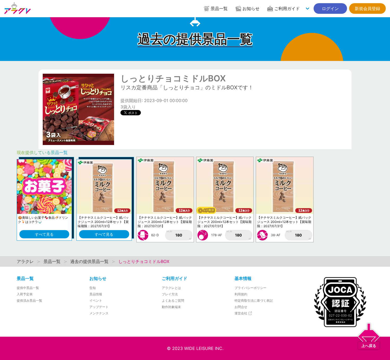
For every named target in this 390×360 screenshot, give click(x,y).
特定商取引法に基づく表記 (254, 300)
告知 (92, 288)
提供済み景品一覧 (29, 300)
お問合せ (241, 307)
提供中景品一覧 (28, 288)
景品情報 (95, 294)
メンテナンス (99, 313)
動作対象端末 (171, 307)
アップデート (99, 307)
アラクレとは (171, 288)
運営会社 (241, 313)
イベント (95, 300)
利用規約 (241, 294)
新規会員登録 (367, 8)
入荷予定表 (25, 294)
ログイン (330, 8)
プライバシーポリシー (250, 288)
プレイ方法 (170, 294)
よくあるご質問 (173, 300)
